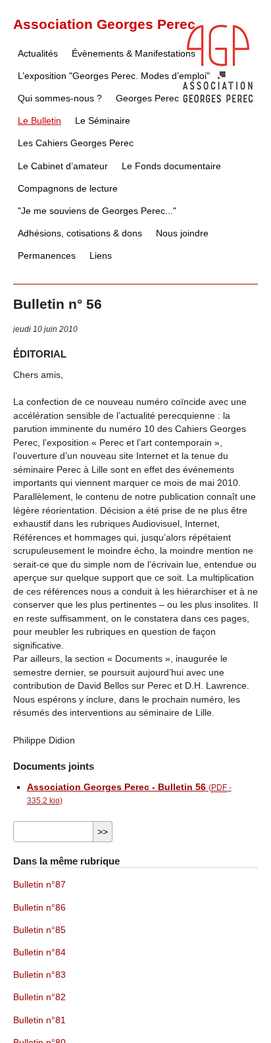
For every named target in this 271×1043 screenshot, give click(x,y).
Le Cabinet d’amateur (63, 166)
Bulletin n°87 (39, 885)
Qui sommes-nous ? (60, 98)
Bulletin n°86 (39, 908)
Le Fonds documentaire (171, 166)
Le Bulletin (39, 121)
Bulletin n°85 (39, 930)
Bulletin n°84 (39, 952)
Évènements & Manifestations (133, 54)
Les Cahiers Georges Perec (76, 143)
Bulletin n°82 (39, 997)
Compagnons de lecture (68, 189)
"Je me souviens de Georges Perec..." (97, 211)
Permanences (47, 256)
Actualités (38, 54)
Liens (100, 256)
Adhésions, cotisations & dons (80, 233)
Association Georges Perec (104, 24)
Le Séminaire (102, 121)
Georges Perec (147, 98)
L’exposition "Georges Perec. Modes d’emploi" (114, 76)
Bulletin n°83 (39, 975)
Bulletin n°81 (39, 1020)
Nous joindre (182, 233)
